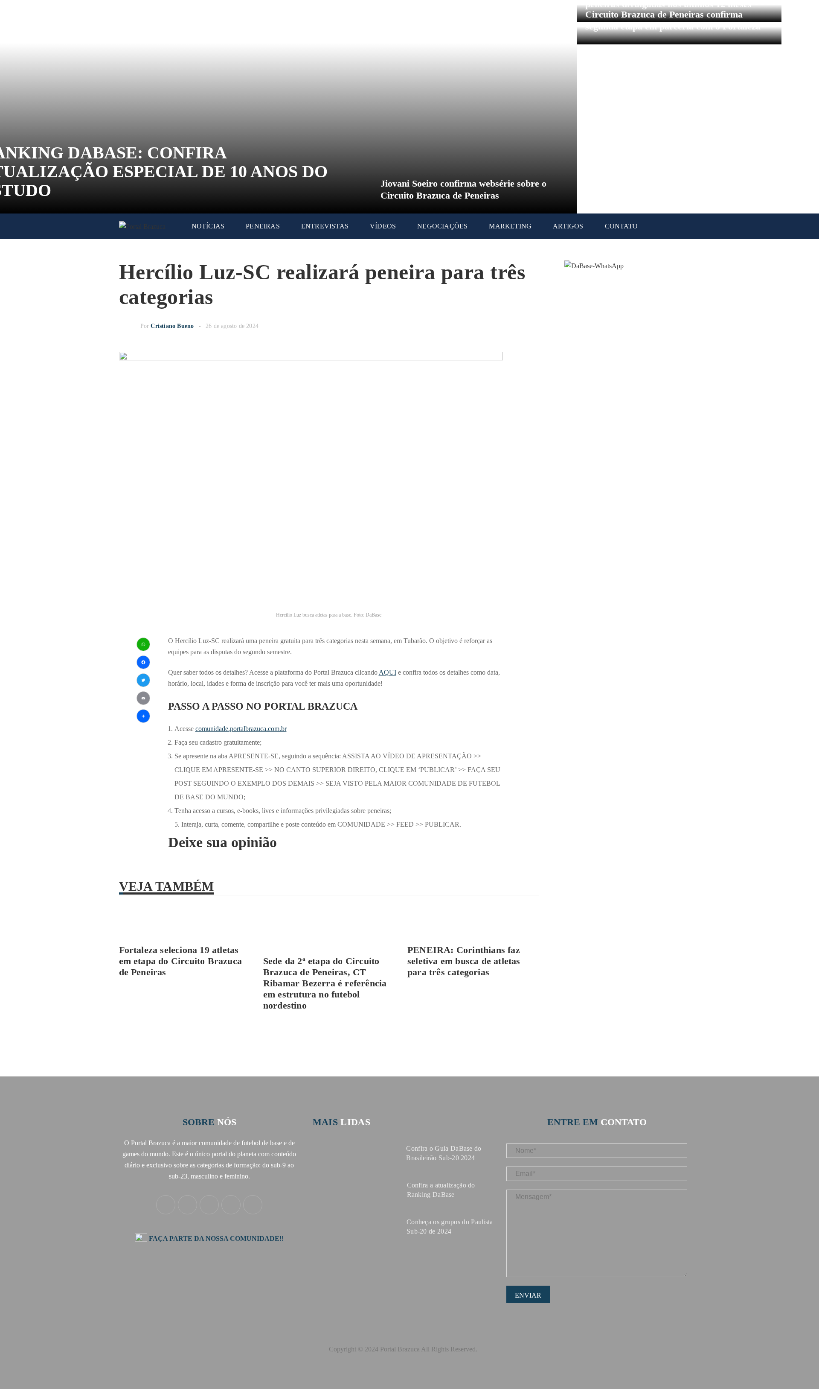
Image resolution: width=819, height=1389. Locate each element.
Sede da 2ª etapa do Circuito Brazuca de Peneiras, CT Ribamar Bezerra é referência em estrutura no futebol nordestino (325, 983)
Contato (621, 226)
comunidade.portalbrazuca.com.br (241, 728)
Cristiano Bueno (172, 326)
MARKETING (510, 226)
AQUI (387, 672)
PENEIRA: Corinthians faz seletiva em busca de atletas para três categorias (463, 961)
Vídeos (383, 226)
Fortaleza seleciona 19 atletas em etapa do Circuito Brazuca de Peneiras (180, 961)
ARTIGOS (568, 226)
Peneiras (263, 226)
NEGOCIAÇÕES (442, 226)
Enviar (528, 1295)
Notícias (208, 226)
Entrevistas (325, 226)
